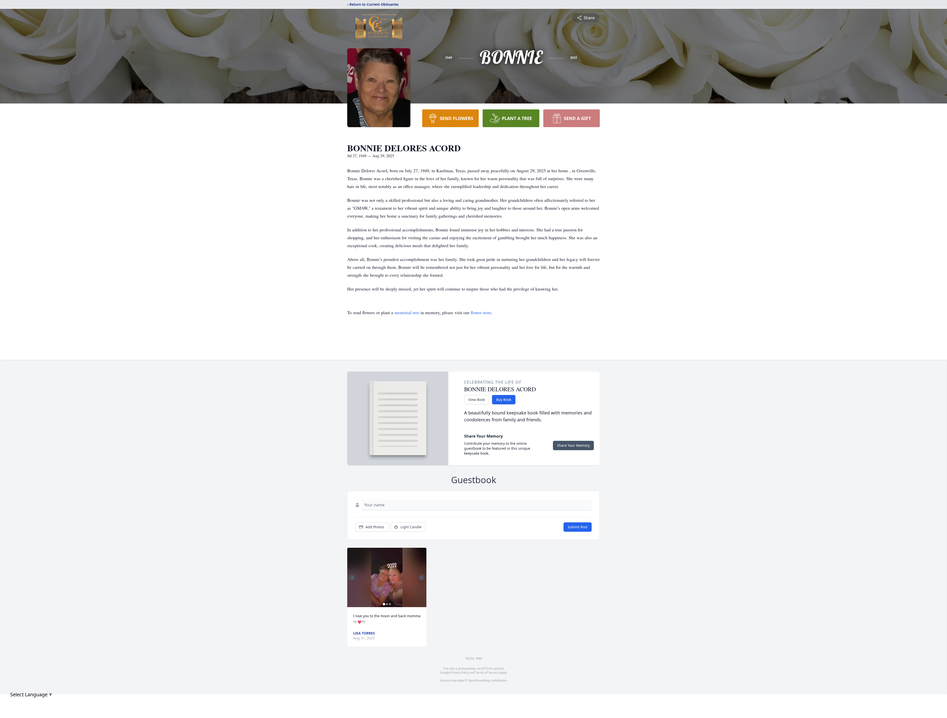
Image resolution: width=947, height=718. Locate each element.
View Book (476, 399)
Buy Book (503, 399)
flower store (481, 312)
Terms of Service (486, 672)
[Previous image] (352, 578)
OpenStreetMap (479, 680)
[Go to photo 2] (387, 604)
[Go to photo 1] (384, 604)
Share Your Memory (573, 445)
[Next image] (421, 578)
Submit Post (577, 527)
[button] (386, 577)
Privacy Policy (459, 672)
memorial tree (406, 312)
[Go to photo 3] (390, 604)
